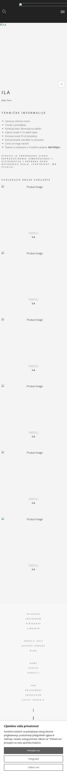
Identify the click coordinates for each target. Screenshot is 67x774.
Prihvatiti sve (33, 750)
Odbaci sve (33, 767)
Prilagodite (33, 758)
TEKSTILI (33, 233)
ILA (33, 236)
